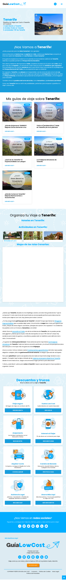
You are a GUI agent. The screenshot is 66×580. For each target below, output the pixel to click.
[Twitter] (28, 526)
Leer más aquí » (9, 131)
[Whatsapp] (19, 526)
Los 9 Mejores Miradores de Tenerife (47, 161)
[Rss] (41, 526)
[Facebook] (24, 526)
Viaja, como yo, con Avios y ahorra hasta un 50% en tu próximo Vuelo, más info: (33, 561)
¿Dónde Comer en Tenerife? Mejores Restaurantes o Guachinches (15, 196)
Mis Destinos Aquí (11, 538)
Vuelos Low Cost (48, 404)
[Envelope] (46, 526)
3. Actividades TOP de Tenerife (14, 30)
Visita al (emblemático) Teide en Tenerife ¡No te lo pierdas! (48, 126)
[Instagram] (37, 526)
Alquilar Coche (18, 464)
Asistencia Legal (18, 494)
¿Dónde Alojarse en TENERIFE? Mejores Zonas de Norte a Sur (16, 126)
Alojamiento (18, 433)
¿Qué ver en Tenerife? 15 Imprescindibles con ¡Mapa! (15, 161)
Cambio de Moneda (48, 464)
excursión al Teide (18, 331)
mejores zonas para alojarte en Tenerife (46, 358)
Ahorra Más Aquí (48, 494)
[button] (55, 4)
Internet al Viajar (48, 433)
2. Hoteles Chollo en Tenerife (13, 28)
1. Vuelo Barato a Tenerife (12, 26)
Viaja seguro (17, 404)
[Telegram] (33, 526)
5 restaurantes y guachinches (38, 350)
